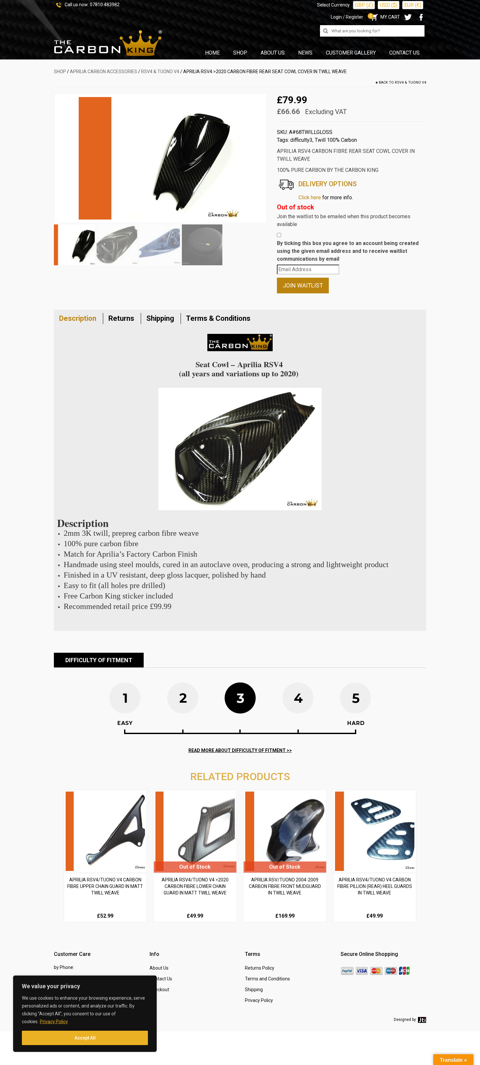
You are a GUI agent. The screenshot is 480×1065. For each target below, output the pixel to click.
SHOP (60, 71)
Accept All (85, 1037)
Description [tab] (77, 318)
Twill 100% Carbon (336, 140)
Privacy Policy (54, 1021)
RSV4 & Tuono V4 (160, 71)
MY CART (385, 17)
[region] (85, 1013)
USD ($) (388, 5)
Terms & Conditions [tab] (218, 318)
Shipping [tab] (160, 318)
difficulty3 (301, 140)
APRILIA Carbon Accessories (103, 71)
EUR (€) (412, 5)
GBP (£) (364, 5)
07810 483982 (105, 4)
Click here (309, 197)
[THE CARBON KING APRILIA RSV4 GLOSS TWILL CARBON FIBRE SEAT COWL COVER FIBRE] (160, 158)
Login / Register (347, 17)
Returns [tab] (121, 318)
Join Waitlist (303, 285)
